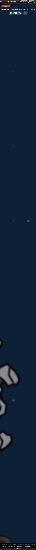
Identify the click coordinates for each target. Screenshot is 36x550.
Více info (18, 548)
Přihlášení (31, 1)
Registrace (24, 1)
